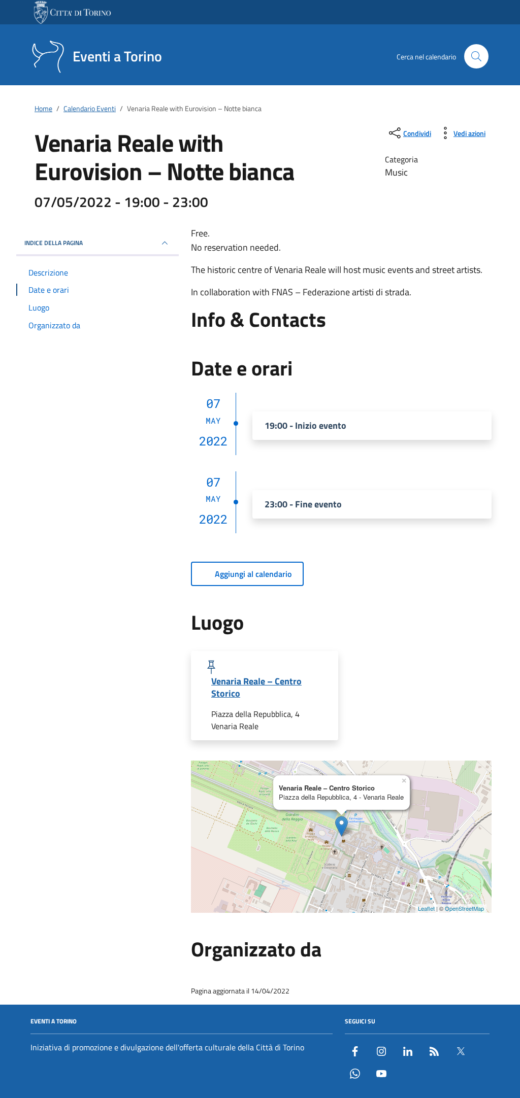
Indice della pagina (53, 243)
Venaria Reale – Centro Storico (256, 687)
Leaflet (426, 908)
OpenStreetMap (464, 908)
